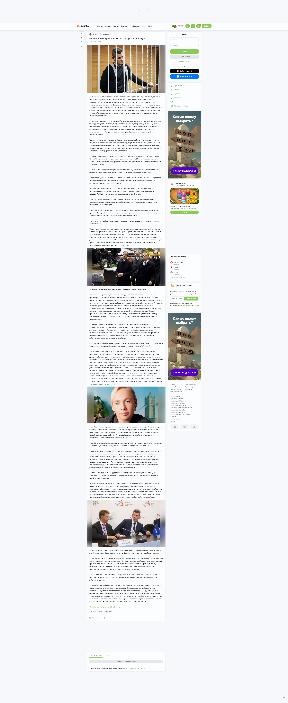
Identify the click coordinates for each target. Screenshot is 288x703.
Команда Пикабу (175, 389)
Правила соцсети (190, 385)
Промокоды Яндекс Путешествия (181, 408)
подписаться (191, 299)
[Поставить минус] (81, 42)
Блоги (143, 26)
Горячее (100, 26)
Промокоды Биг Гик (176, 396)
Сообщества (135, 26)
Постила (173, 417)
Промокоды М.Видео (177, 401)
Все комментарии (96, 655)
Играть (184, 212)
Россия (100, 611)
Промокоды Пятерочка (177, 403)
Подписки (124, 26)
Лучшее (108, 26)
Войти (206, 26)
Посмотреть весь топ (177, 277)
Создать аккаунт (184, 57)
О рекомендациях (190, 387)
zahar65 (95, 34)
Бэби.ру (172, 421)
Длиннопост (108, 611)
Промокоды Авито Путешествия (180, 414)
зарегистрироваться (129, 668)
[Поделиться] (104, 618)
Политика (92, 611)
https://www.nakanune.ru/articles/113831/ (104, 607)
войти (143, 668)
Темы (150, 26)
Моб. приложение (176, 391)
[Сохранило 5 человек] (98, 618)
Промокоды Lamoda (176, 399)
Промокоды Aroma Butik (178, 405)
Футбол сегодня (175, 419)
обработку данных (185, 305)
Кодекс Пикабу (175, 387)
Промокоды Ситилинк (177, 412)
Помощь (173, 385)
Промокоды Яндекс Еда (178, 410)
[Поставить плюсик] (81, 33)
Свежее (116, 26)
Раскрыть (126, 661)
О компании (189, 389)
